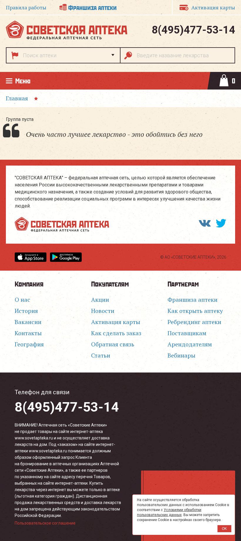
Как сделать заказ (116, 333)
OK (224, 529)
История (26, 311)
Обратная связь (112, 344)
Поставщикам (187, 333)
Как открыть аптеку (195, 311)
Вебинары (181, 355)
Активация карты (115, 322)
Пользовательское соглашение (45, 523)
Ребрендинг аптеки (194, 322)
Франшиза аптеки (92, 7)
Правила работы (26, 7)
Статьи (100, 355)
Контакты (28, 333)
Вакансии (28, 322)
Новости (102, 311)
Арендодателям (190, 344)
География (29, 344)
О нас (22, 300)
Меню (22, 80)
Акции (100, 300)
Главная (17, 98)
